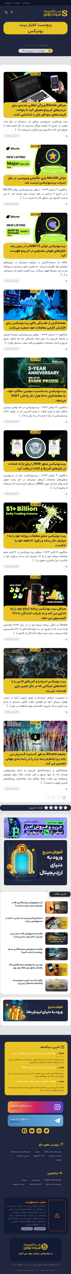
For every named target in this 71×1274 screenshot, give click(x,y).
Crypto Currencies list (52, 1180)
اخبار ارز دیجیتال (12, 135)
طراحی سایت (49, 1270)
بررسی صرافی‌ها (23, 1156)
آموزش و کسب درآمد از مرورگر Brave (39, 1067)
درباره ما (17, 3)
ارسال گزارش (27, 1228)
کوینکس (58, 1160)
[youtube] (31, 1130)
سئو (42, 1270)
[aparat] (39, 1130)
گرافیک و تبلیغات (35, 1184)
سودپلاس (44, 45)
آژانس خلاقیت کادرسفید (25, 1270)
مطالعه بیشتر (39, 1228)
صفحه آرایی (35, 1180)
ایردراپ (37, 1151)
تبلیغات (7, 3)
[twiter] (46, 1130)
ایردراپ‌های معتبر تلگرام (53, 1151)
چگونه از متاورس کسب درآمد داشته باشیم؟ (36, 1081)
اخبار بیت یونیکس (55, 1156)
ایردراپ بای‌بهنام (18, 1184)
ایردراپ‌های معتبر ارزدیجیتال (21, 1151)
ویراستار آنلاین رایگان (53, 1184)
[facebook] (24, 1130)
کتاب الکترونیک (38, 1156)
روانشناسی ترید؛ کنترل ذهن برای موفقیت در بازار (34, 1053)
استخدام (26, 3)
